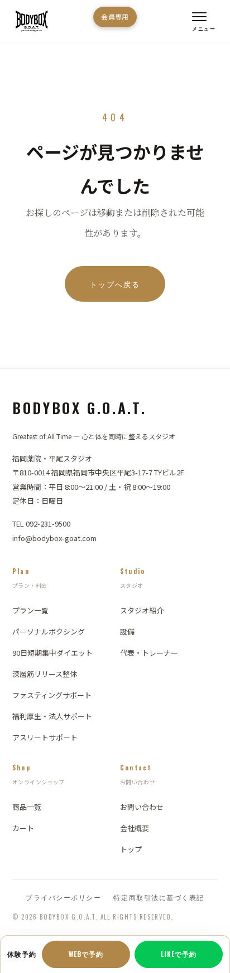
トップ (131, 849)
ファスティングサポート (52, 695)
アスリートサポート (45, 737)
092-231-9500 (48, 523)
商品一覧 (26, 807)
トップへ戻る (115, 283)
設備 (127, 631)
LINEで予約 (179, 954)
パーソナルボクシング (48, 631)
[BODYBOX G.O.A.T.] (31, 21)
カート (23, 828)
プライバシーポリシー (63, 897)
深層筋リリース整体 (44, 674)
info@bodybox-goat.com (54, 538)
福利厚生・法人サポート (52, 716)
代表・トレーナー (149, 652)
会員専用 (115, 16)
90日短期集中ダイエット (52, 652)
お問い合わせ (142, 807)
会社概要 (134, 828)
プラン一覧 (30, 610)
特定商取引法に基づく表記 (158, 897)
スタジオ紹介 (142, 610)
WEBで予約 (86, 954)
